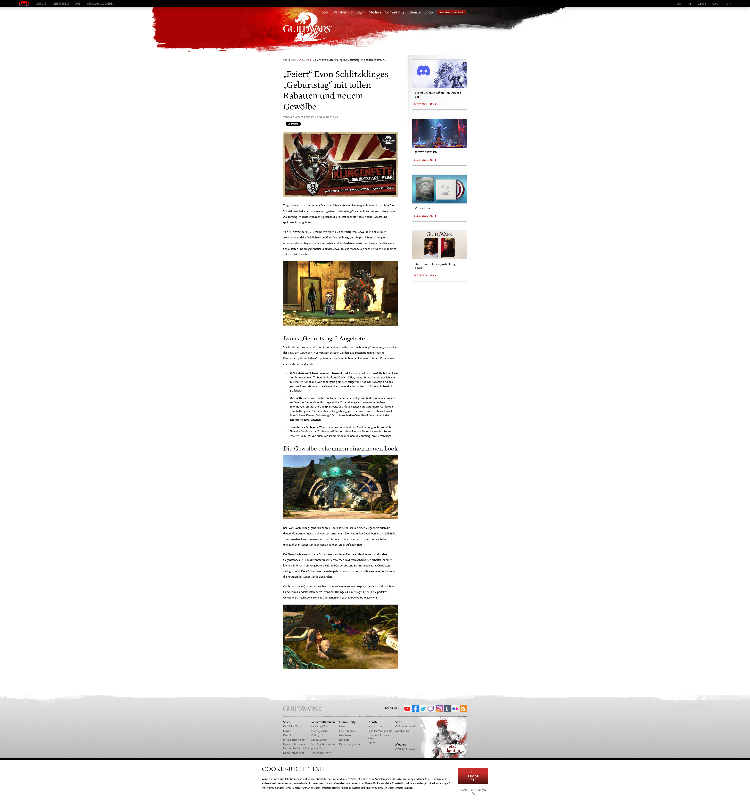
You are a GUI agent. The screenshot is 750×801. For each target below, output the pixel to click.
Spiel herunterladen (451, 12)
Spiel (325, 12)
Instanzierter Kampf (294, 739)
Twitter (423, 708)
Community (394, 12)
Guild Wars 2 (290, 60)
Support (702, 3)
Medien (375, 12)
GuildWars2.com (307, 30)
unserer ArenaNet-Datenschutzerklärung (316, 787)
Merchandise (402, 731)
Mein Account (375, 726)
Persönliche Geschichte (296, 748)
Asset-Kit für (405, 749)
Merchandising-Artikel (100, 3)
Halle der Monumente (379, 731)
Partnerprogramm (349, 744)
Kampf (287, 735)
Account (716, 3)
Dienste (414, 12)
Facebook (415, 708)
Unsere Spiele (61, 3)
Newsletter (345, 735)
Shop (429, 12)
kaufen (406, 726)
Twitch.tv (431, 708)
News (305, 60)
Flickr (455, 708)
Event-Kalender (347, 731)
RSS (463, 708)
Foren (679, 3)
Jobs (77, 3)
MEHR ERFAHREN (424, 104)
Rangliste (344, 739)
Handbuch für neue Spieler (378, 737)
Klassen (287, 731)
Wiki (690, 3)
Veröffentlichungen (349, 12)
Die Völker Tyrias (292, 726)
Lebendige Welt (319, 726)
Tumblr (447, 708)
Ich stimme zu (472, 776)
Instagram (439, 708)
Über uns (41, 3)
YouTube (407, 708)
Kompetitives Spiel (293, 753)
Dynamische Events (294, 744)
